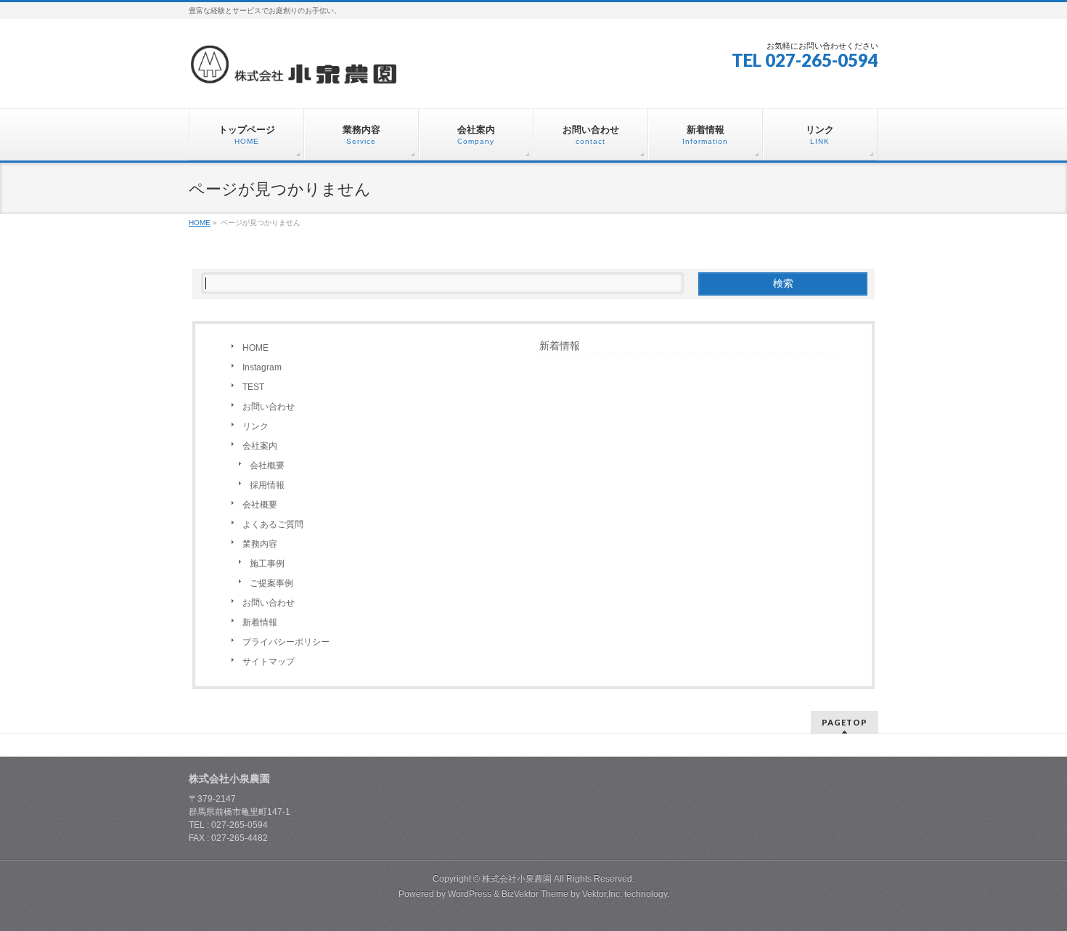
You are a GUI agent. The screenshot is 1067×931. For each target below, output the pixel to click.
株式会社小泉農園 (517, 879)
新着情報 (259, 622)
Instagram (262, 367)
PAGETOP (844, 722)
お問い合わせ (268, 407)
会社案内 (259, 446)
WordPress (469, 894)
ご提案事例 (271, 583)
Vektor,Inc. (602, 894)
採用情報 (267, 485)
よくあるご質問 (272, 524)
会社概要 (267, 465)
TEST (253, 387)
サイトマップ (268, 661)
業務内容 (259, 544)
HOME (255, 348)
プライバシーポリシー (286, 642)
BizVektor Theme (535, 894)
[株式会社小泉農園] (293, 70)
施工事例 (267, 563)
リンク (255, 426)
